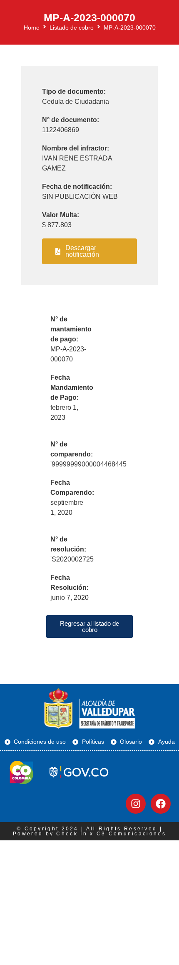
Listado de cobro (72, 27)
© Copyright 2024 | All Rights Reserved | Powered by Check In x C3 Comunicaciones (89, 831)
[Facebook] (161, 804)
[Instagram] (136, 804)
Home (32, 27)
